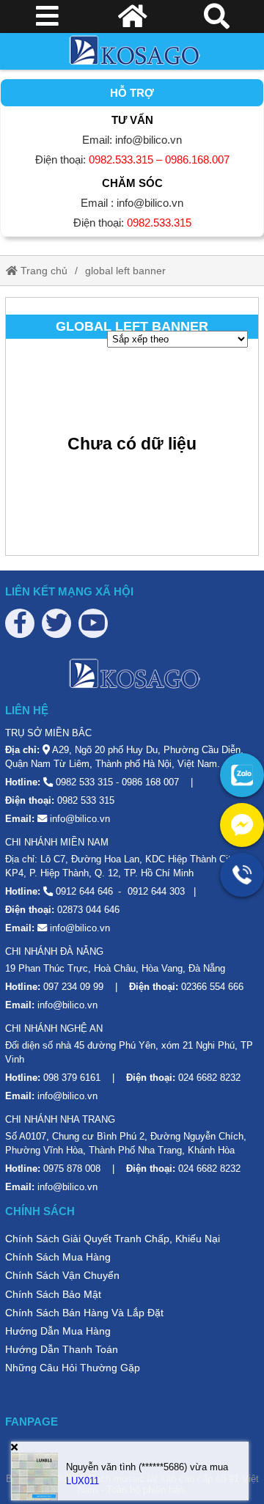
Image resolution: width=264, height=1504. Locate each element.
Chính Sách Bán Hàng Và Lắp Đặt (84, 1312)
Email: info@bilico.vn (132, 139)
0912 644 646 (84, 891)
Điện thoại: (132, 159)
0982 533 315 (84, 782)
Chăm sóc (132, 183)
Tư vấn (132, 120)
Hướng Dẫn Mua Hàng (58, 1331)
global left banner (125, 270)
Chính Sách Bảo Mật (53, 1294)
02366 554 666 (212, 986)
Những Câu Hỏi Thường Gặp (72, 1367)
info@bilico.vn (80, 818)
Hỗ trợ (132, 93)
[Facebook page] (19, 623)
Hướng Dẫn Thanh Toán (61, 1349)
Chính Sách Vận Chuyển (62, 1275)
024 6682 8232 (209, 1077)
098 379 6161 (71, 1077)
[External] (242, 775)
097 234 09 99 (73, 986)
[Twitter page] (56, 623)
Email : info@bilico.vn (132, 203)
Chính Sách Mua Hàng (58, 1257)
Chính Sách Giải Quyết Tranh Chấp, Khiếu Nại (112, 1238)
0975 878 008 (71, 1168)
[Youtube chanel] (93, 623)
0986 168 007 (150, 782)
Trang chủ (42, 270)
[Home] (132, 51)
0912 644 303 (156, 891)
